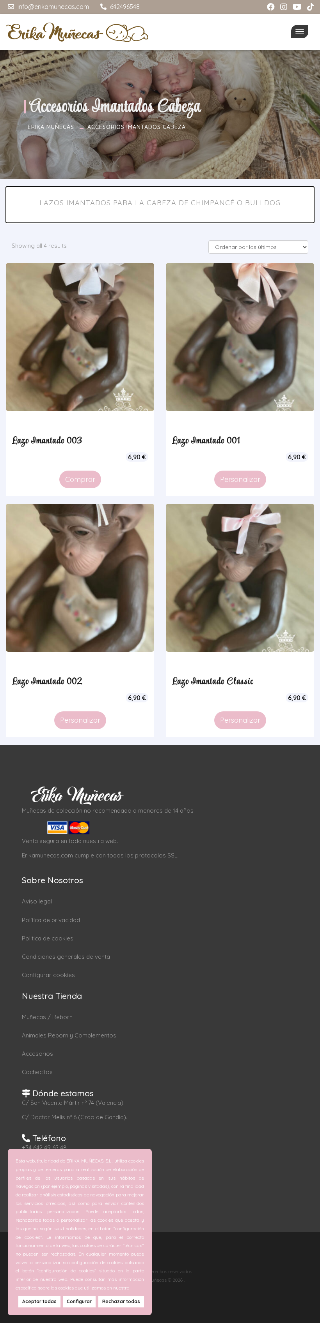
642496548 (124, 7)
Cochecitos (37, 1072)
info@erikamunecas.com (52, 7)
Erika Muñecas (51, 127)
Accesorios (37, 1053)
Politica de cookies (47, 938)
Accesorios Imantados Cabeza (136, 127)
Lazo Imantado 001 (206, 441)
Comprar (80, 479)
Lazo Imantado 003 (47, 441)
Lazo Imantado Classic (212, 681)
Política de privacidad (51, 920)
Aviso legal (37, 901)
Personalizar (240, 479)
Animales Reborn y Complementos (69, 1035)
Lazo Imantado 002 (47, 681)
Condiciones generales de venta (66, 956)
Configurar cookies (48, 975)
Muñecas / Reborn (47, 1017)
